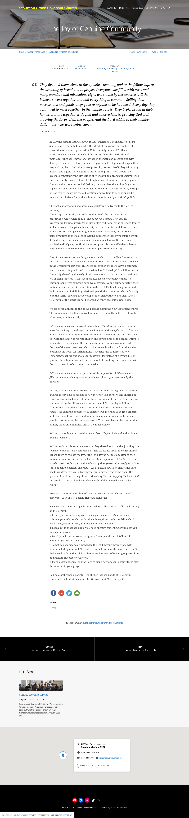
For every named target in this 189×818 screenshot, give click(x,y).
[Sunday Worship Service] (41, 689)
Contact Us (152, 8)
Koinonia (123, 68)
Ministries (124, 8)
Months (164, 52)
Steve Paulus (81, 68)
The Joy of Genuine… (70, 52)
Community (52, 52)
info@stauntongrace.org (111, 758)
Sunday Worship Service (33, 694)
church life (106, 623)
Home (21, 52)
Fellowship (112, 68)
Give (162, 8)
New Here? (111, 8)
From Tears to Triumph (140, 650)
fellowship (118, 623)
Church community (90, 623)
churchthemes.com (118, 808)
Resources (137, 8)
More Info (85, 765)
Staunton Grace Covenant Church (48, 8)
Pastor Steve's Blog (36, 52)
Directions (103, 765)
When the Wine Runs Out (49, 650)
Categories (142, 52)
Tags (154, 52)
